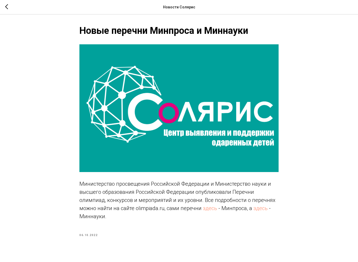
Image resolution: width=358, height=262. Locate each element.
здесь (210, 208)
